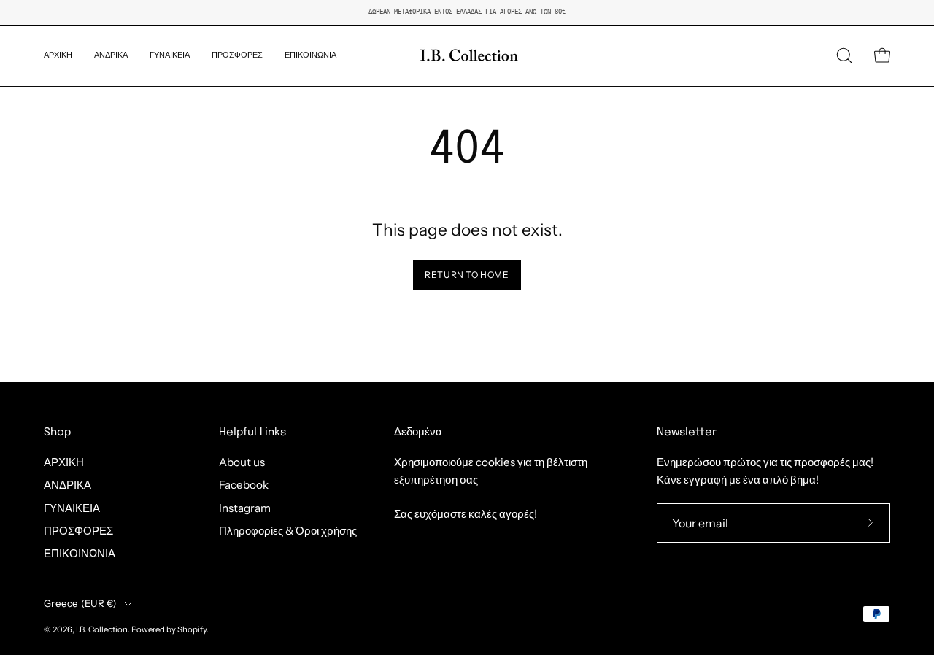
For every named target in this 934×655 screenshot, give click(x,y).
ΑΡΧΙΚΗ (64, 462)
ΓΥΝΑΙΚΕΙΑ (72, 508)
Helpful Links (252, 432)
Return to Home (467, 274)
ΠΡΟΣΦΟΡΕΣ (78, 531)
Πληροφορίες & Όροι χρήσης (288, 531)
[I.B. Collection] (467, 55)
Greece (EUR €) (80, 603)
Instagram (245, 508)
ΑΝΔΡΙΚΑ (67, 485)
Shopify (192, 629)
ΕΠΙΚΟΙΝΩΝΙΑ (79, 554)
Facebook (244, 485)
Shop (57, 432)
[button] (111, 56)
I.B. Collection (102, 629)
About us (242, 462)
